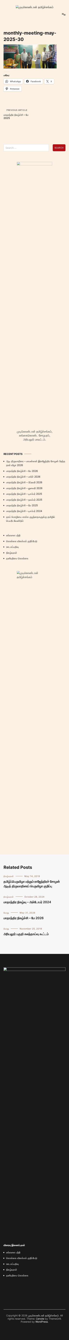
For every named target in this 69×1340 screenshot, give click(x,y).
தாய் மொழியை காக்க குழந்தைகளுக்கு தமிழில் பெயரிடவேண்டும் (30, 518)
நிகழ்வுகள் (11, 552)
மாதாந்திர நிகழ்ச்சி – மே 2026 (22, 470)
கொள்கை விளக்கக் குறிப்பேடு (21, 541)
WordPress (41, 1321)
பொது (6, 912)
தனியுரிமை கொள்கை (17, 558)
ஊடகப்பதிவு (12, 546)
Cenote (40, 1318)
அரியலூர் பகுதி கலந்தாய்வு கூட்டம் (26, 934)
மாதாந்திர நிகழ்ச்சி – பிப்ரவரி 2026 (24, 482)
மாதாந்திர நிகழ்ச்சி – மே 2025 (16, 114)
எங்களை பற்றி (13, 535)
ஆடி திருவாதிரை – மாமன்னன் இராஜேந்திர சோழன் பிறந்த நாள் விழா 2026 (35, 463)
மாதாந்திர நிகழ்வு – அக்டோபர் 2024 (27, 902)
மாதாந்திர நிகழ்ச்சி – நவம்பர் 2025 (24, 499)
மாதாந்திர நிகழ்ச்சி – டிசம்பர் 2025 (24, 493)
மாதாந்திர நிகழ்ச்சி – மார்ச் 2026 (23, 476)
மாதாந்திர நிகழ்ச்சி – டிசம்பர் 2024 (24, 510)
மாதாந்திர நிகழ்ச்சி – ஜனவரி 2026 (24, 488)
